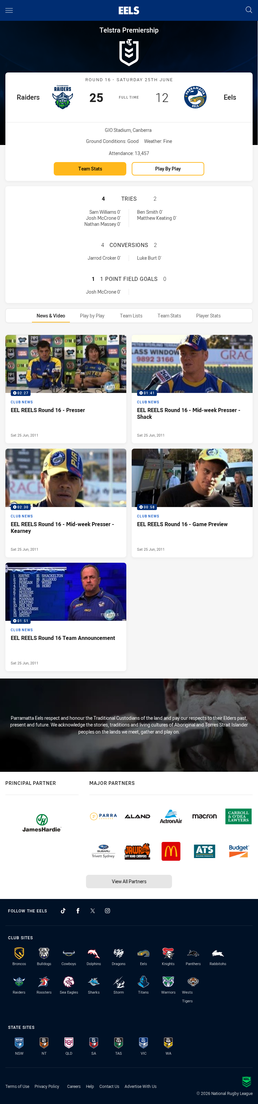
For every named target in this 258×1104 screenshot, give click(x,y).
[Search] (249, 10)
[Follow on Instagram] (107, 911)
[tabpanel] (129, 503)
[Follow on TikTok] (63, 911)
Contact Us (109, 1086)
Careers (74, 1086)
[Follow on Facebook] (78, 911)
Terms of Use (17, 1086)
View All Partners (129, 881)
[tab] (51, 315)
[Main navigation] (9, 10)
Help (90, 1086)
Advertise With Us (141, 1086)
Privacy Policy (47, 1086)
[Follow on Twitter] (92, 911)
